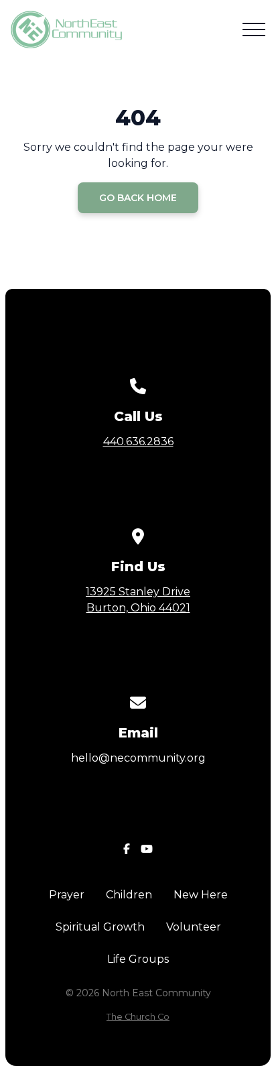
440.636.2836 (138, 441)
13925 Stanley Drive (138, 599)
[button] (254, 29)
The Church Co (138, 1017)
